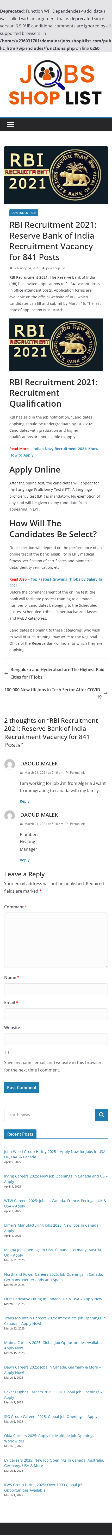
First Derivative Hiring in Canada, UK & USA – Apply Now (53, 1298)
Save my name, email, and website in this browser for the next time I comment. (53, 1066)
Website (12, 1027)
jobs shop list (55, 268)
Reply (25, 801)
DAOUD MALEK (39, 763)
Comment (15, 907)
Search (101, 1115)
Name (12, 977)
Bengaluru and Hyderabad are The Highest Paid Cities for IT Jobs (57, 673)
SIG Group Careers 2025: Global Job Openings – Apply (50, 1416)
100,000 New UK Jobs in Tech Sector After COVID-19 (53, 693)
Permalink (77, 772)
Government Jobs (23, 213)
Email (11, 1002)
